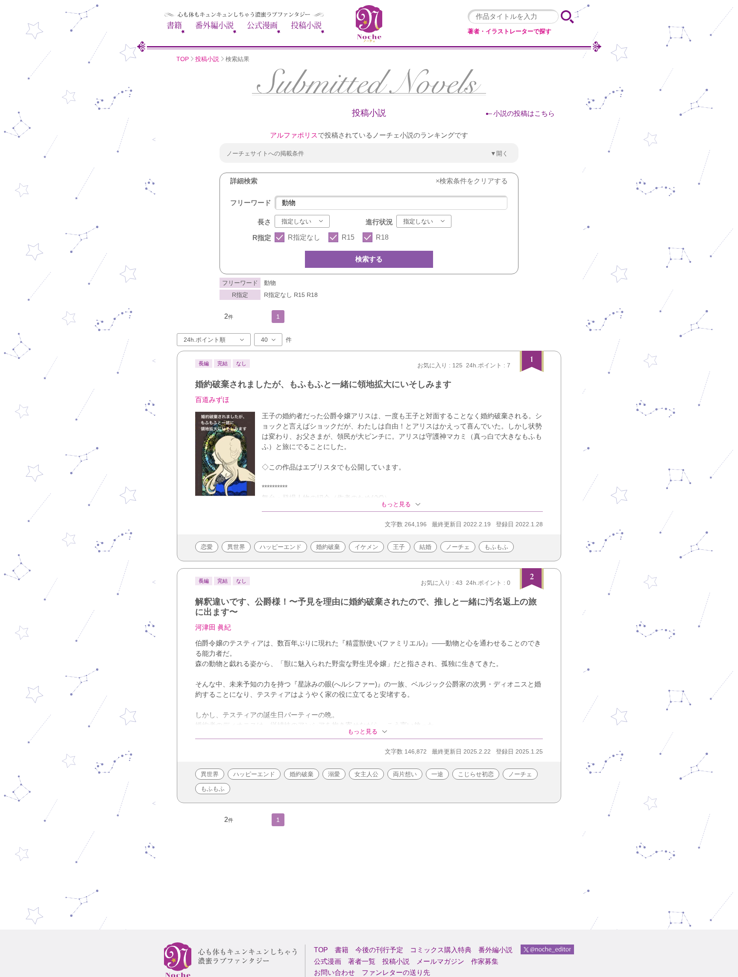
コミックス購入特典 (441, 950)
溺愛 (334, 774)
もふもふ (496, 546)
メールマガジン (440, 961)
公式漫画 (262, 25)
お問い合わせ (334, 972)
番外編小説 (214, 25)
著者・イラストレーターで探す (509, 31)
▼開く (499, 153)
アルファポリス (294, 135)
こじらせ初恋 (476, 774)
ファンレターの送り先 (396, 972)
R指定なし (304, 237)
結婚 (425, 546)
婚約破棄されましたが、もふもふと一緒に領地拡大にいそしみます (323, 384)
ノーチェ (458, 546)
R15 (348, 237)
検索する (369, 259)
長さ (264, 222)
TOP (182, 59)
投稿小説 (306, 25)
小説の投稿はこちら (524, 113)
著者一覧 (361, 961)
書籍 (174, 25)
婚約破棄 (328, 546)
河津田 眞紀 (213, 627)
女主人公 (366, 774)
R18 (382, 237)
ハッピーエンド (281, 546)
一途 (437, 774)
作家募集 (484, 961)
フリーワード (250, 202)
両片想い (405, 774)
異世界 (236, 546)
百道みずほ (212, 399)
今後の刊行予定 (379, 950)
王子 (399, 546)
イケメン (366, 546)
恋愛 (207, 546)
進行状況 (379, 222)
